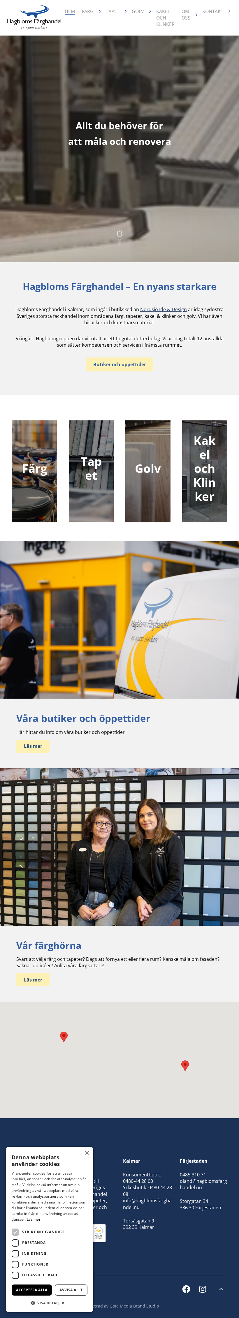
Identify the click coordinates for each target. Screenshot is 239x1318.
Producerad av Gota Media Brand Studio (119, 1306)
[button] (185, 1066)
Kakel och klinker (165, 18)
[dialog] (49, 1229)
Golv (138, 11)
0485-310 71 (193, 1174)
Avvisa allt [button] (70, 1289)
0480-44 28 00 (138, 1181)
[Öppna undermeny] (99, 11)
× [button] (87, 1153)
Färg (88, 11)
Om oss (186, 14)
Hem (70, 11)
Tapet (112, 11)
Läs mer (34, 1219)
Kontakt (212, 11)
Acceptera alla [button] (32, 1289)
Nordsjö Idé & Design (163, 309)
